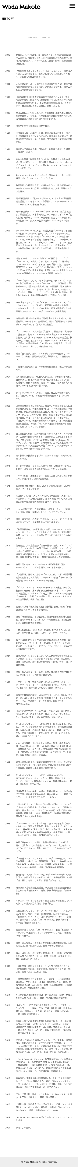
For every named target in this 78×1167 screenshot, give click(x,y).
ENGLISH (46, 37)
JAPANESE (32, 37)
